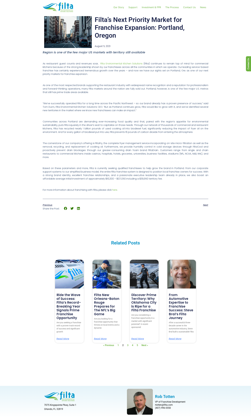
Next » (144, 345)
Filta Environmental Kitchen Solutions (121, 63)
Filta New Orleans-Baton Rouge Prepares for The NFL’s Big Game (106, 304)
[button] (65, 208)
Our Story (118, 7)
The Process (172, 7)
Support (132, 7)
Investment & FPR (151, 7)
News (203, 7)
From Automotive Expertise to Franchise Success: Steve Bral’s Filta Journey (181, 306)
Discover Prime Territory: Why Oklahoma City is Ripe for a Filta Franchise (143, 303)
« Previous (108, 345)
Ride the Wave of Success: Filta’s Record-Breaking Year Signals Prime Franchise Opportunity (69, 306)
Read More (63, 339)
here (114, 190)
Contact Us (189, 7)
